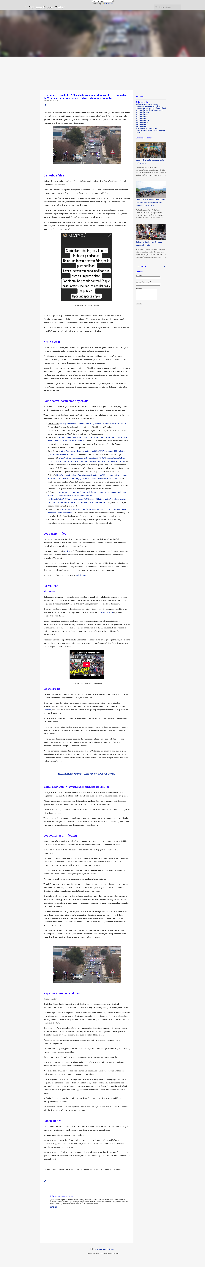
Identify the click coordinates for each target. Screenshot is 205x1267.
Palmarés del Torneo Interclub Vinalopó (151, 108)
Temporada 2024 (142, 112)
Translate (109, 3)
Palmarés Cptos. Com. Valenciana (148, 106)
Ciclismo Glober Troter (46, 7)
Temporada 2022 (142, 116)
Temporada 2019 (142, 122)
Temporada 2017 (142, 126)
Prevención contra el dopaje (146, 128)
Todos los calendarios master (147, 104)
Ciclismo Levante (105, 612)
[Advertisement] (102, 73)
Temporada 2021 (142, 118)
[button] (45, 105)
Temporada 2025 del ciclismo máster (149, 110)
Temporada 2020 (142, 120)
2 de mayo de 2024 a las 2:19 (65, 1196)
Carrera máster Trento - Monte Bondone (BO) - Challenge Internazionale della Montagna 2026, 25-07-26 (150, 203)
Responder (53, 1207)
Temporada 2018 (142, 124)
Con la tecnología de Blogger (104, 1249)
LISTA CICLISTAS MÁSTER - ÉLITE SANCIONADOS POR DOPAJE (86, 774)
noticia (67, 551)
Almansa (47, 710)
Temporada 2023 (142, 114)
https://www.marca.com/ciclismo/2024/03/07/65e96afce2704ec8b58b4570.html (93, 424)
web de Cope (81, 575)
